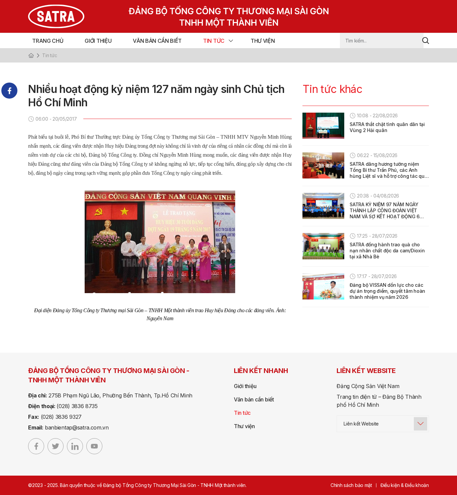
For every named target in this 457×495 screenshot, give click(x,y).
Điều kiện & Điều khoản (404, 485)
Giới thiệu (98, 40)
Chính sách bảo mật (351, 485)
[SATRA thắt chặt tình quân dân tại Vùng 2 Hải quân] (323, 126)
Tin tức (213, 40)
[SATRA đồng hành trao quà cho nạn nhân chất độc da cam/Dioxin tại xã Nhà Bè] (323, 246)
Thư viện (263, 40)
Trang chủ (47, 40)
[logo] (166, 16)
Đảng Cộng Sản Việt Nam (368, 386)
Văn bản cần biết (157, 40)
